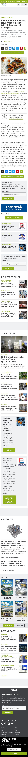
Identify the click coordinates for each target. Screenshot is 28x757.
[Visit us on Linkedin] (9, 723)
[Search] (22, 4)
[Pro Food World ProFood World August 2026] (7, 587)
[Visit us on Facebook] (5, 723)
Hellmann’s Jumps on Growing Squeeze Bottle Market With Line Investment (9, 315)
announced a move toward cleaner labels (13, 92)
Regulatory (4, 355)
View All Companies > (14, 218)
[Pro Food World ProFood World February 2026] (21, 609)
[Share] (10, 48)
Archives (20, 625)
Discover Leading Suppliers (7, 236)
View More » (4, 676)
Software (4, 383)
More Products (8, 570)
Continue (14, 754)
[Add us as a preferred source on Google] (25, 48)
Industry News (7, 17)
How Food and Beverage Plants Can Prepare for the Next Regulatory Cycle (9, 648)
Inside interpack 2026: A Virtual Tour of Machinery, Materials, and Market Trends (9, 659)
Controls (4, 404)
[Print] (2, 48)
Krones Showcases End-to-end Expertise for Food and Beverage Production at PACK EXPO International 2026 (13, 543)
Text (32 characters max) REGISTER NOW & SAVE (9, 500)
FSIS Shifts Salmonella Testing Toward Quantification (12, 359)
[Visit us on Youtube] (12, 723)
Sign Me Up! (8, 198)
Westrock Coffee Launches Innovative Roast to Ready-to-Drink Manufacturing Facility (9, 285)
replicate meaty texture (16, 119)
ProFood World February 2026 (21, 619)
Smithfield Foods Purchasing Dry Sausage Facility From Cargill (9, 304)
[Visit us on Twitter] (2, 723)
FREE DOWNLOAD (8, 449)
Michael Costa (8, 42)
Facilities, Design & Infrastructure (6, 281)
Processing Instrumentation (6, 656)
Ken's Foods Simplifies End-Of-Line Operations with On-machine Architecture (9, 408)
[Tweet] (17, 48)
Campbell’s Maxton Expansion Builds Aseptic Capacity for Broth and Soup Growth (9, 376)
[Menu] (25, 4)
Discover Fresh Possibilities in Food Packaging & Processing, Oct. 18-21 (9, 227)
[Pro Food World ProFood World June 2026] (21, 587)
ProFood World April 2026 (7, 619)
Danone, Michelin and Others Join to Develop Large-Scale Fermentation (8, 294)
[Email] (6, 48)
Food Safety (4, 394)
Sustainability (5, 290)
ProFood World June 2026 (21, 597)
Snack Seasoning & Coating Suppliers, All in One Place (9, 669)
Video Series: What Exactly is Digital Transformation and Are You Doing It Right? (9, 397)
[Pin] (21, 48)
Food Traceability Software (10, 557)
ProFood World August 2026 (7, 597)
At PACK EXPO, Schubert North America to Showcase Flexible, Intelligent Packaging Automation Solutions (12, 563)
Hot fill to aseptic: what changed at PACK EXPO (9, 246)
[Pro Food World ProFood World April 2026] (7, 609)
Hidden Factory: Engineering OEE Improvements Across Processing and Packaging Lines (8, 386)
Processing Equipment (7, 665)
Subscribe (8, 625)
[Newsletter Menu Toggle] (18, 4)
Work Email (6, 191)
